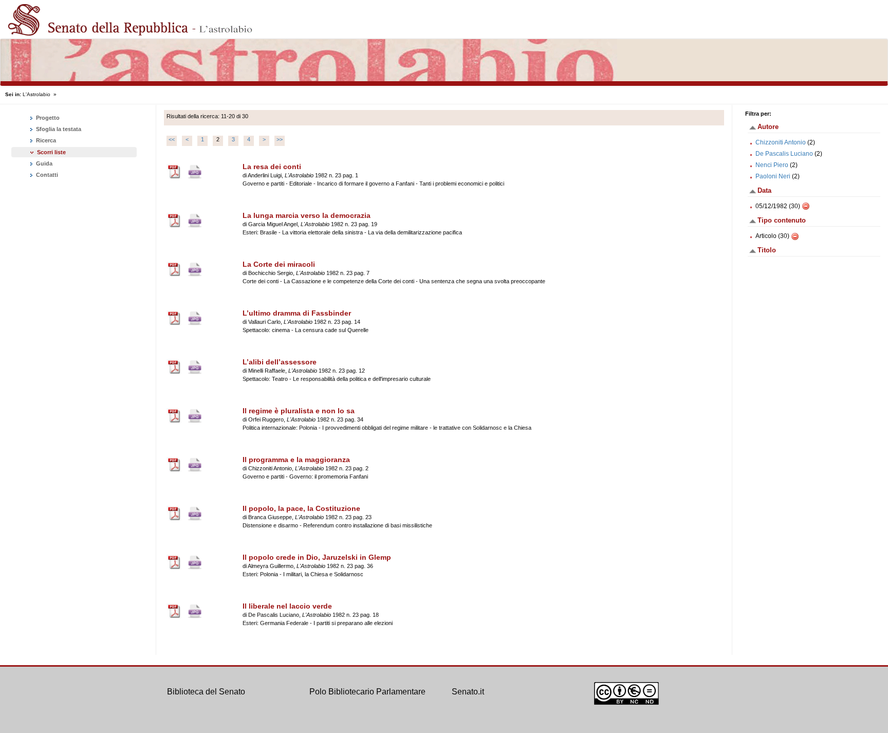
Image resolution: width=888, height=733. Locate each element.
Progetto (47, 118)
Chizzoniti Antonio (780, 142)
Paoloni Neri (772, 176)
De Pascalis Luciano (784, 153)
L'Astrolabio (36, 94)
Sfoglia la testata (57, 129)
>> (279, 139)
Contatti (46, 175)
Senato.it (468, 691)
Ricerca (45, 140)
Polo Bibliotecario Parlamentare (367, 691)
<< (172, 139)
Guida (43, 163)
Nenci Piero (771, 165)
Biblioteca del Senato (206, 691)
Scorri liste (51, 152)
